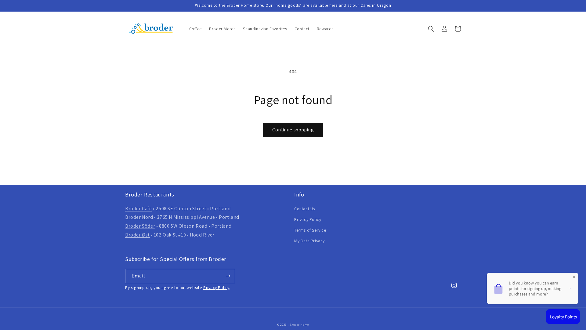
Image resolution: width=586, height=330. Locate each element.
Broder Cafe (138, 208)
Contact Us (304, 208)
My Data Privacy (309, 241)
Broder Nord (139, 217)
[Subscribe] (228, 276)
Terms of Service (310, 230)
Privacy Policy (307, 219)
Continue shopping (293, 130)
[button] (431, 28)
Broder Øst (137, 235)
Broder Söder (140, 226)
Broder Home (299, 325)
